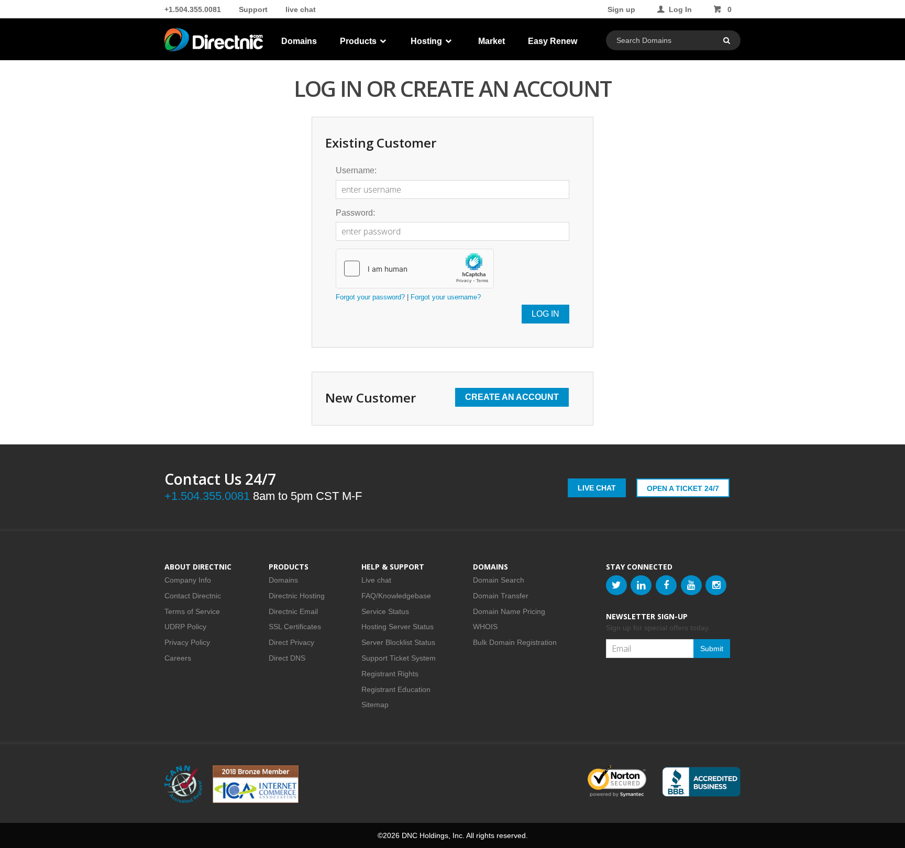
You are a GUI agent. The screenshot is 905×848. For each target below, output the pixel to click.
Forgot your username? (446, 297)
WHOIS (485, 626)
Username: (356, 170)
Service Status (385, 611)
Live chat (376, 580)
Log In (680, 9)
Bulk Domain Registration (515, 642)
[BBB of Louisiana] (701, 782)
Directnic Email (293, 611)
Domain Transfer (500, 596)
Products (359, 41)
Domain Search (498, 580)
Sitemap (375, 704)
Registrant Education (396, 689)
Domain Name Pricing (509, 611)
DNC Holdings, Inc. (433, 835)
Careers (177, 658)
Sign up (621, 9)
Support (253, 9)
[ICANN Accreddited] (183, 784)
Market (491, 41)
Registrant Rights (389, 674)
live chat (300, 9)
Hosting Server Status (397, 626)
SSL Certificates (295, 626)
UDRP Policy (185, 626)
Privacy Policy (187, 642)
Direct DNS (287, 658)
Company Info (187, 580)
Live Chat (597, 488)
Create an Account (512, 397)
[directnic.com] (214, 42)
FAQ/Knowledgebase (396, 596)
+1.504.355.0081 (192, 9)
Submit (711, 648)
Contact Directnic (192, 596)
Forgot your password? (370, 297)
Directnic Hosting (297, 596)
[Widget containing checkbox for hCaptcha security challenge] (415, 268)
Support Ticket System (398, 658)
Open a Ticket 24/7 (683, 488)
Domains (299, 41)
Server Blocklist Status (398, 642)
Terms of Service (192, 611)
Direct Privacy (291, 642)
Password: (355, 212)
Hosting (427, 41)
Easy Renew (552, 41)
